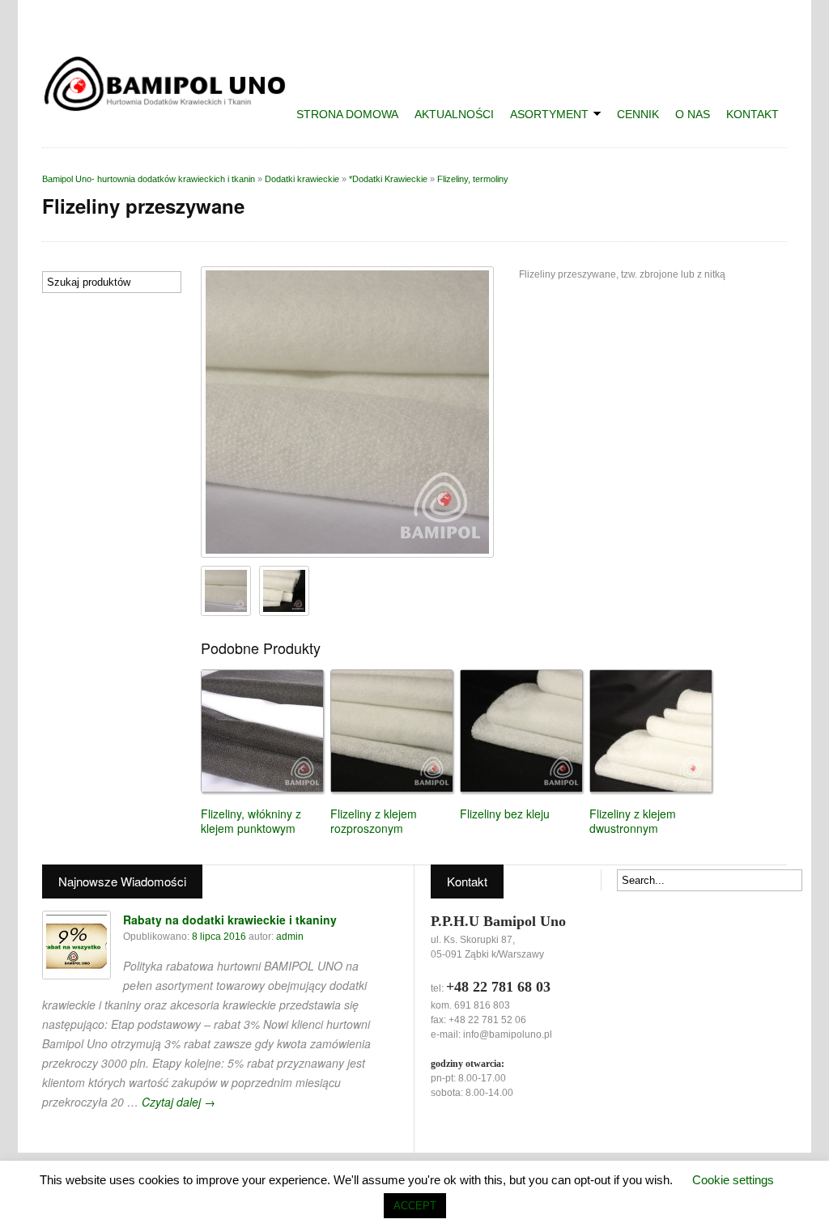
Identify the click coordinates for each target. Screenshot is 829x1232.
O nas (692, 114)
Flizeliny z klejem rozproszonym (373, 820)
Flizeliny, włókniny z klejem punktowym (251, 820)
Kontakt (752, 114)
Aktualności (454, 114)
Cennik (638, 114)
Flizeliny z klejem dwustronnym (632, 820)
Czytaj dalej (178, 1102)
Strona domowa (347, 114)
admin (290, 936)
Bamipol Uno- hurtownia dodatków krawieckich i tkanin (148, 179)
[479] (347, 412)
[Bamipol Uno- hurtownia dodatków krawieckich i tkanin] (171, 105)
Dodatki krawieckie (302, 179)
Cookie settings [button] (733, 1180)
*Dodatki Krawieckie (388, 179)
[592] (284, 591)
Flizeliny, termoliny (472, 179)
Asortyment (545, 116)
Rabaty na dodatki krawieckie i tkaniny (230, 919)
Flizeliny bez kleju (505, 813)
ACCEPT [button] (414, 1206)
